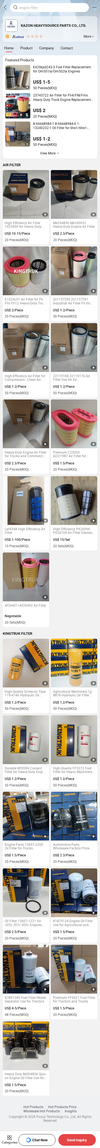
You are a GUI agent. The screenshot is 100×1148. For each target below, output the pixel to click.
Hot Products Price (62, 1107)
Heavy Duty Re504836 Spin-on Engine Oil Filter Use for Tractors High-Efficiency (25, 1076)
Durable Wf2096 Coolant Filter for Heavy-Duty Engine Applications (25, 770)
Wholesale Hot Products (41, 1111)
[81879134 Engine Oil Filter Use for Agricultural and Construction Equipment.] (74, 892)
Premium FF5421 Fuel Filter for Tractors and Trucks (74, 999)
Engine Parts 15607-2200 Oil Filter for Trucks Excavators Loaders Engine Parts (25, 846)
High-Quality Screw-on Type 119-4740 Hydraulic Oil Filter (25, 693)
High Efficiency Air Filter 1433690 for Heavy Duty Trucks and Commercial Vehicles (23, 225)
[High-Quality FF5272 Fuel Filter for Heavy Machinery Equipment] (74, 739)
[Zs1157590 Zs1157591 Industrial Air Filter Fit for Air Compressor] (74, 270)
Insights (71, 1111)
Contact (67, 47)
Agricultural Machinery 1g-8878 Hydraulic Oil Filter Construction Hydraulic (72, 693)
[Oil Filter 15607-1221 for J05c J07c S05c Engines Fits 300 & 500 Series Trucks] (26, 892)
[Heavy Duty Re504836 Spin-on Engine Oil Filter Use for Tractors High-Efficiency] (26, 1045)
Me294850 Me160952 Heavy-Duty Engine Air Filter (74, 225)
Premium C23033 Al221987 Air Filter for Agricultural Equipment (70, 454)
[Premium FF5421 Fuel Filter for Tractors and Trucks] (74, 969)
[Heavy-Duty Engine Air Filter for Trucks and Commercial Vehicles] (26, 423)
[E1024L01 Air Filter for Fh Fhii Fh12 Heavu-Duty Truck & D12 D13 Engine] (26, 270)
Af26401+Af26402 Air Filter (25, 605)
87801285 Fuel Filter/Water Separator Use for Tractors (25, 999)
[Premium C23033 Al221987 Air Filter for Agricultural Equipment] (74, 423)
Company (46, 47)
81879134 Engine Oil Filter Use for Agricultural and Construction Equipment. (73, 923)
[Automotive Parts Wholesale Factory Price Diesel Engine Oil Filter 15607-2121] (74, 816)
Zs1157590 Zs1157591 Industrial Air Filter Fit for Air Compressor (71, 301)
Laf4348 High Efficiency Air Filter (25, 531)
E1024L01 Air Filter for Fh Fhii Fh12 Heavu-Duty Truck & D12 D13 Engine (25, 301)
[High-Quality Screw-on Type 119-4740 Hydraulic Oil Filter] (26, 663)
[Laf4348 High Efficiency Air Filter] (26, 500)
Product (26, 47)
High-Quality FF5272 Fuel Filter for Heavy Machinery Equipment (72, 770)
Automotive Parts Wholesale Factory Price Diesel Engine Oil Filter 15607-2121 (71, 846)
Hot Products (33, 1107)
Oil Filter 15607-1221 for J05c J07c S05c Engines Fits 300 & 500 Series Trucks (23, 923)
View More (48, 153)
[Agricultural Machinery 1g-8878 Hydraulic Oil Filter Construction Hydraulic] (74, 663)
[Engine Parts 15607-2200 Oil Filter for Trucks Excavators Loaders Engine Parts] (26, 816)
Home (9, 47)
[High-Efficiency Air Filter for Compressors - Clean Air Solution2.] (26, 347)
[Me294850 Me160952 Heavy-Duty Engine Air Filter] (74, 194)
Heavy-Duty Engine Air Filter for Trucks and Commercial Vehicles (25, 454)
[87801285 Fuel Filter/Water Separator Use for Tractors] (26, 969)
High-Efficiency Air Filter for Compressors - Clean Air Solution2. (25, 378)
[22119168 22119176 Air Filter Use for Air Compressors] (74, 347)
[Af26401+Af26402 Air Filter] (26, 577)
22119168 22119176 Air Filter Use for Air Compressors (71, 378)
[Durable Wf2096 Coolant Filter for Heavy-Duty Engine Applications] (26, 739)
